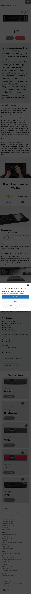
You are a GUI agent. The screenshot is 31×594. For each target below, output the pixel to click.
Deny (15, 301)
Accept (15, 296)
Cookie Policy (15, 309)
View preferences (15, 306)
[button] (28, 285)
